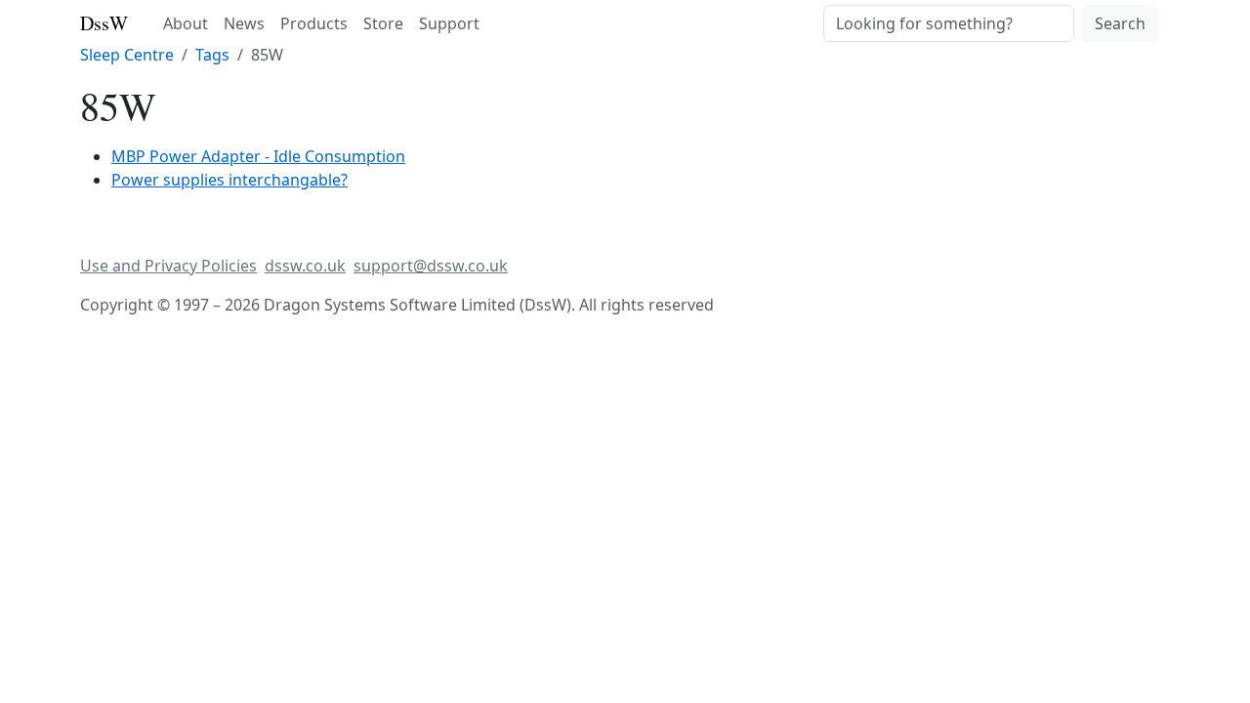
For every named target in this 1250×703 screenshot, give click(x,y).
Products (314, 23)
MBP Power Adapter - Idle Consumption (258, 156)
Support (449, 23)
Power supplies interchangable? (229, 179)
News (244, 23)
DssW (104, 23)
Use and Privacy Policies (168, 265)
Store (383, 23)
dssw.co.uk (305, 265)
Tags (212, 54)
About (185, 23)
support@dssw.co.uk (431, 265)
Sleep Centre (127, 54)
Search (1120, 23)
